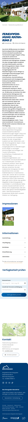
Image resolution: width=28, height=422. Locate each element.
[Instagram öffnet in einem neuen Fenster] (3, 383)
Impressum (10, 405)
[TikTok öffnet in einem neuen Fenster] (12, 383)
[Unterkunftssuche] (20, 3)
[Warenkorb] (13, 3)
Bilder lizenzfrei (6, 408)
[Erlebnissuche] (17, 3)
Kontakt (4, 405)
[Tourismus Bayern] (4, 419)
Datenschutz (17, 405)
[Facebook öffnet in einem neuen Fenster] (6, 383)
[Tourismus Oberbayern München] (14, 419)
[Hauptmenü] (25, 3)
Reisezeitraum (6, 280)
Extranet (21, 407)
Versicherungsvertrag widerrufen (10, 410)
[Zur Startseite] (5, 3)
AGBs (17, 407)
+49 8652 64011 (9, 351)
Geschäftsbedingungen (8, 407)
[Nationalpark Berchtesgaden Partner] (24, 419)
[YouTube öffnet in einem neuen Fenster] (9, 383)
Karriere (13, 408)
